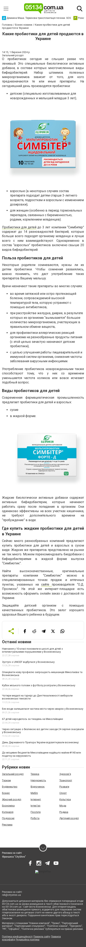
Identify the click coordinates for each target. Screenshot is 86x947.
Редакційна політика (27, 939)
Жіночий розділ (11, 799)
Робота (35, 818)
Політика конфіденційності (17, 936)
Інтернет (36, 799)
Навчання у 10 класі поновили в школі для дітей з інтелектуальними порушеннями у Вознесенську (32, 650)
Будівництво (9, 786)
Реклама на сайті (12, 853)
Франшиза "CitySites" (14, 856)
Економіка (8, 805)
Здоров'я (65, 773)
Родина (63, 812)
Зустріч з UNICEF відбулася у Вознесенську (28, 661)
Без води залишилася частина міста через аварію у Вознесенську (42, 708)
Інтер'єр (35, 805)
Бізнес (6, 793)
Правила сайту (41, 936)
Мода (62, 805)
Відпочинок (38, 786)
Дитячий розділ (69, 818)
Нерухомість (38, 780)
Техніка (35, 773)
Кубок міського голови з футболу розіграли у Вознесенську (38, 685)
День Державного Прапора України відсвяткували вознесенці (40, 742)
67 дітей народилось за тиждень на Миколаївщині (32, 718)
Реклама (7, 824)
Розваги (64, 786)
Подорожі (8, 818)
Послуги (36, 812)
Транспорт (65, 780)
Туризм (6, 780)
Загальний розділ (13, 773)
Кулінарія (7, 812)
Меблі (34, 793)
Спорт (63, 793)
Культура (65, 799)
